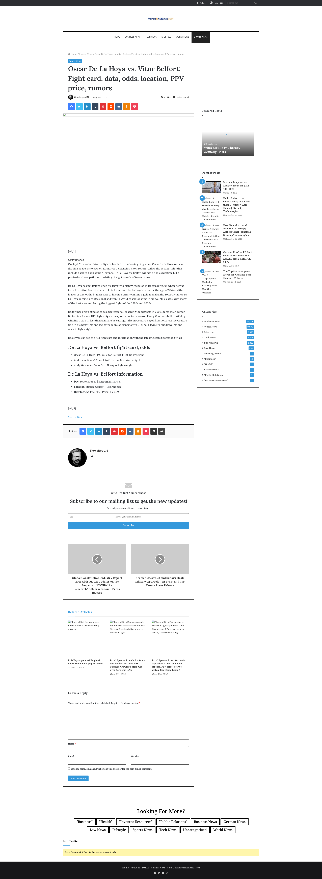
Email (71, 756)
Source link (75, 417)
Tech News (151, 36)
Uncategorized (212, 353)
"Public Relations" (214, 375)
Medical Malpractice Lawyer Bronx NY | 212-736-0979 (236, 185)
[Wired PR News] (161, 18)
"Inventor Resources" (216, 380)
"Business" (210, 359)
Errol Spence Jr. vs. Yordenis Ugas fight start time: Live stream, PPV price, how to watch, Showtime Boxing (168, 665)
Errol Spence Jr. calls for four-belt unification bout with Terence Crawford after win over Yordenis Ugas (127, 665)
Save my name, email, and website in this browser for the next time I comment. (111, 768)
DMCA (145, 867)
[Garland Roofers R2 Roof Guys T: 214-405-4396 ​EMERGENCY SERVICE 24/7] (211, 257)
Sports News (201, 36)
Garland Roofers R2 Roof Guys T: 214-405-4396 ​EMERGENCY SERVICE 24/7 (237, 257)
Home (117, 36)
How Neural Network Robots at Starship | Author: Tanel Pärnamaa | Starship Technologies (237, 230)
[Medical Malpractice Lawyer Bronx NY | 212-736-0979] (211, 187)
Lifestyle (166, 36)
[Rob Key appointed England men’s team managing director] (86, 638)
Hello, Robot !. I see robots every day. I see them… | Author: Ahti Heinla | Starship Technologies (236, 205)
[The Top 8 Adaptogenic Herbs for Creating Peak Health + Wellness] (211, 282)
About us (135, 867)
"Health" (208, 364)
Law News (209, 348)
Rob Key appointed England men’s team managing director (85, 662)
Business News (133, 36)
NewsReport (80, 97)
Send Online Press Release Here (183, 867)
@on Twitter (71, 841)
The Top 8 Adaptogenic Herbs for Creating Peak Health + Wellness (237, 274)
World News (182, 36)
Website (135, 756)
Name (72, 743)
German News (211, 369)
